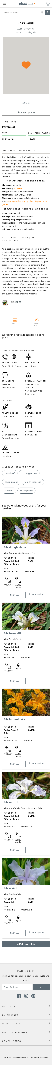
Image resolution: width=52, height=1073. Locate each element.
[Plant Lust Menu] (5, 4)
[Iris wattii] (26, 893)
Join (41, 987)
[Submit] (47, 12)
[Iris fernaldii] (26, 640)
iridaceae (18, 188)
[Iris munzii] (26, 809)
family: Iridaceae (33, 481)
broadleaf (10, 473)
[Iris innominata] (26, 724)
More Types (37, 324)
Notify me (26, 103)
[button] (42, 12)
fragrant (38, 201)
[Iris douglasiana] (26, 554)
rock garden (26, 490)
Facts (15, 324)
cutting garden (14, 201)
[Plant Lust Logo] (27, 3)
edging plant (28, 201)
